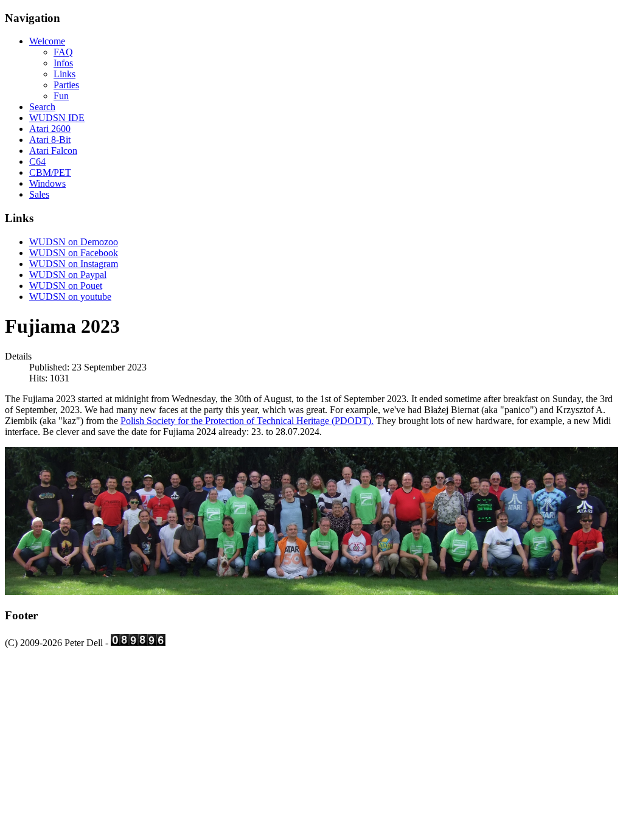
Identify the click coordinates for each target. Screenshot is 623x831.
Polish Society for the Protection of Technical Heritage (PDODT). (247, 420)
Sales (39, 194)
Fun (61, 96)
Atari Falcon (53, 150)
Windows (47, 183)
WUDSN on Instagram (73, 264)
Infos (63, 63)
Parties (66, 85)
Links (64, 74)
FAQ (63, 52)
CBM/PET (50, 172)
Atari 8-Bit (50, 139)
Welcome (47, 41)
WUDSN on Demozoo (73, 242)
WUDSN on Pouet (65, 285)
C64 (37, 161)
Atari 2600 (50, 128)
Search (42, 107)
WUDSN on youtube (70, 296)
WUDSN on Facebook (73, 253)
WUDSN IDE (57, 118)
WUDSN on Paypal (67, 274)
